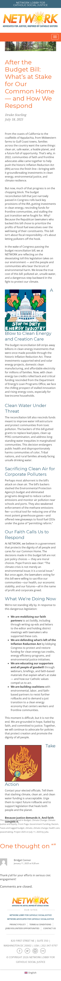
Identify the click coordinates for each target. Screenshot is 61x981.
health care (54, 827)
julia (46, 831)
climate (28, 827)
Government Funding (40, 824)
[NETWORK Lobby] (30, 20)
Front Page (23, 824)
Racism (54, 824)
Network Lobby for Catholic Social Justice (31, 915)
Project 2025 (20, 831)
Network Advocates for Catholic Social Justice (30, 919)
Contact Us (49, 928)
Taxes (3, 827)
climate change (40, 827)
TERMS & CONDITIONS (40, 924)
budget (20, 827)
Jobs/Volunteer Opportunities (22, 928)
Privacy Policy (18, 924)
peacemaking (6, 831)
